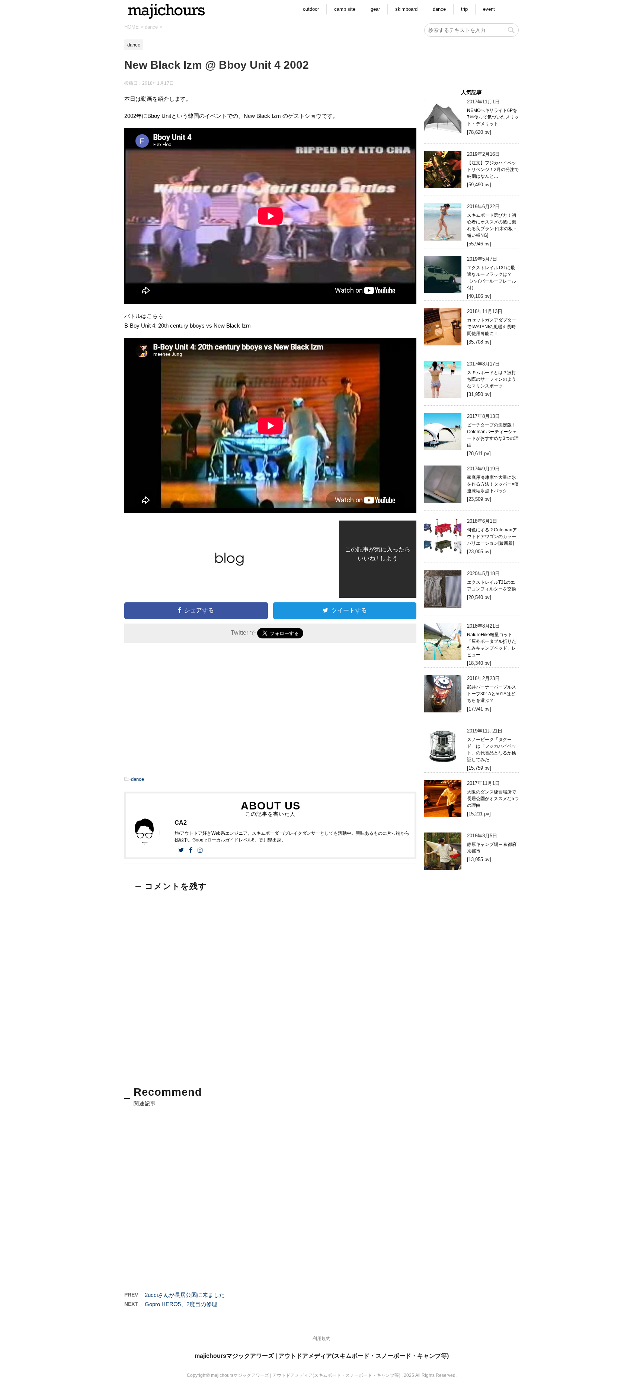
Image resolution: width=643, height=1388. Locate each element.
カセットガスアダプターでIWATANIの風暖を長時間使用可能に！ (491, 327)
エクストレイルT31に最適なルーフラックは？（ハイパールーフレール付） (491, 277)
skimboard (406, 9)
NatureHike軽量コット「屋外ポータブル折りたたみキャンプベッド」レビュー (491, 644)
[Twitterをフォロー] (181, 850)
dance (439, 9)
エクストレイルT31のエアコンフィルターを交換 (491, 586)
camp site (344, 9)
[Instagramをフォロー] (200, 850)
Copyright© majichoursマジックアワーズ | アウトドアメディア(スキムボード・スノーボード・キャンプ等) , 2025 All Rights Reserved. (322, 1375)
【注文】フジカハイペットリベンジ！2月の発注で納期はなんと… (493, 169)
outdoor (311, 9)
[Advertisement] (196, 711)
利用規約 (321, 1338)
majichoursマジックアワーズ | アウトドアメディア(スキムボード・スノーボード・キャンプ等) (322, 1356)
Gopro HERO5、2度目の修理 (181, 1304)
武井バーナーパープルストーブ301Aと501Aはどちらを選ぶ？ (491, 694)
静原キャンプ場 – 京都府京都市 (491, 848)
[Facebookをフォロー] (190, 850)
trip (464, 9)
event (489, 9)
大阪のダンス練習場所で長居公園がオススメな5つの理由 (493, 798)
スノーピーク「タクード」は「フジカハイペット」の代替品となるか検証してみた (491, 749)
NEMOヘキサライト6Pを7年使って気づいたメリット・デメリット (493, 117)
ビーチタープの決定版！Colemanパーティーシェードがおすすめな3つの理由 (493, 435)
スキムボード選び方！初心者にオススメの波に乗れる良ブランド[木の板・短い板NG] (492, 225)
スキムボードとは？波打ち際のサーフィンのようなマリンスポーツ (491, 379)
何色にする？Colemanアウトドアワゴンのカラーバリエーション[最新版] (492, 536)
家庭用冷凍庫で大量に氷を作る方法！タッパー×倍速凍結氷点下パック (493, 484)
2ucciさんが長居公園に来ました (185, 1295)
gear (375, 9)
